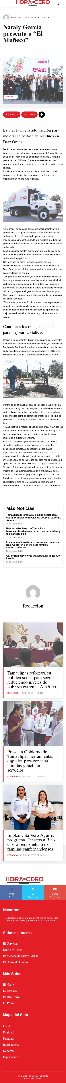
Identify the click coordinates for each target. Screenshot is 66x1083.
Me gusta (11, 886)
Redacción (16, 17)
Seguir (33, 886)
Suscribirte (55, 886)
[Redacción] (6, 17)
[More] (42, 114)
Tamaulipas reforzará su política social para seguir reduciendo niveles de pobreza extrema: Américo (33, 518)
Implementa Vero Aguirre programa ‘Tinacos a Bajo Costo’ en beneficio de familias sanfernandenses (33, 545)
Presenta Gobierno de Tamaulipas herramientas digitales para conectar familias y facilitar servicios (33, 531)
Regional (11, 97)
